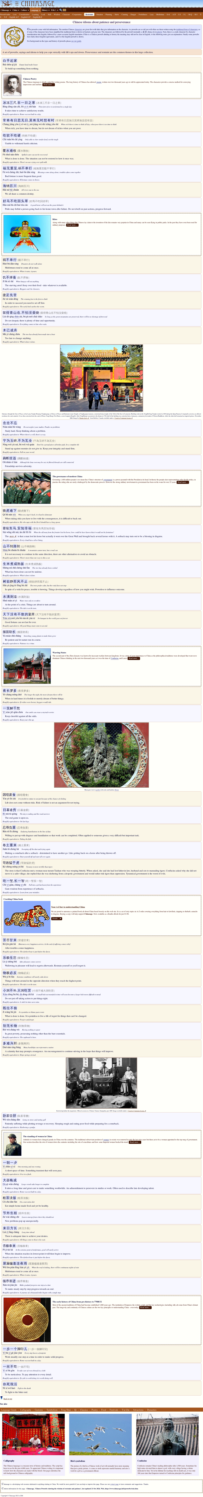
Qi (75, 1409)
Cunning (124, 14)
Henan (117, 790)
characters (78, 29)
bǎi (11, 189)
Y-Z (5, 17)
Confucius (115, 658)
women (106, 1139)
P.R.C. (53, 10)
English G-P (25, 17)
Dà (4, 1184)
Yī (4, 712)
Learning (35, 14)
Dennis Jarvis (84, 418)
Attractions (138, 1409)
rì (28, 106)
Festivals (114, 1409)
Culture (24, 10)
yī (8, 884)
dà (21, 994)
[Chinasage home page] (6, 4)
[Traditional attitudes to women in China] (23, 1133)
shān (16, 316)
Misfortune (160, 14)
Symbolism (52, 1409)
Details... (56, 918)
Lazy (152, 14)
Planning (108, 14)
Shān (5, 550)
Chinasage (5, 10)
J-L (184, 14)
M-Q (190, 14)
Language (34, 10)
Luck (43, 14)
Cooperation (77, 14)
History (45, 10)
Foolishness (143, 14)
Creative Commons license (124, 418)
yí (25, 106)
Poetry (95, 1409)
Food (103, 1409)
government (107, 479)
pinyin (159, 32)
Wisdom (57, 14)
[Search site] (61, 10)
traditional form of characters (186, 29)
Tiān (5, 618)
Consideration (24, 14)
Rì (4, 813)
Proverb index (5, 14)
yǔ (28, 1267)
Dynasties (151, 1409)
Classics (84, 1409)
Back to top (8, 1398)
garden (98, 790)
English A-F (14, 17)
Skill (49, 14)
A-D (174, 14)
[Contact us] (64, 10)
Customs (39, 1409)
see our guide (76, 41)
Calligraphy (25, 1409)
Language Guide (9, 1409)
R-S (196, 14)
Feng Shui (66, 1409)
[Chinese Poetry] (23, 75)
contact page (114, 1484)
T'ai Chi (125, 1409)
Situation (99, 14)
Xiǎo (5, 994)
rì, (28, 124)
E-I (179, 14)
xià (14, 514)
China (14, 10)
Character (66, 14)
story (13, 536)
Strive (117, 14)
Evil (168, 14)
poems (99, 82)
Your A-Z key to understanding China (68, 906)
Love (15, 14)
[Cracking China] (51, 902)
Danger (133, 14)
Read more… (49, 84)
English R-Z (37, 17)
